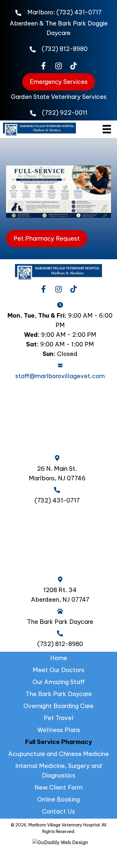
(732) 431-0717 (79, 12)
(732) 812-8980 (65, 48)
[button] (44, 66)
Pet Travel (59, 718)
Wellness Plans (58, 730)
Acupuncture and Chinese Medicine (58, 754)
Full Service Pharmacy (58, 742)
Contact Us (58, 811)
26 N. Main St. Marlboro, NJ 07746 (57, 473)
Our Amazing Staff (58, 682)
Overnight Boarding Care (58, 706)
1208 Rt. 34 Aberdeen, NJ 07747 (60, 594)
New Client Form (58, 787)
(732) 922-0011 (64, 112)
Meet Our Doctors (58, 670)
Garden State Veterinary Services (58, 96)
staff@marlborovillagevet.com (60, 376)
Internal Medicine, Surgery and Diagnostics (58, 770)
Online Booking (58, 799)
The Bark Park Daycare (59, 694)
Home (58, 658)
